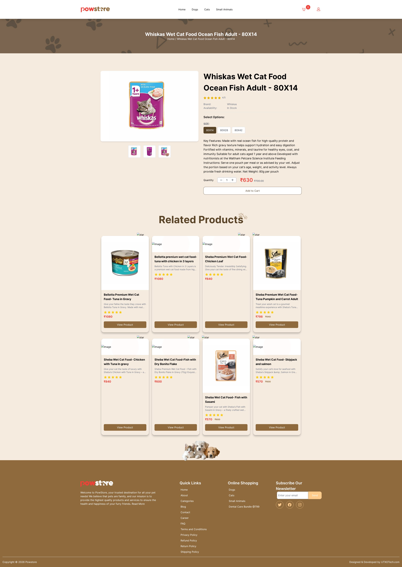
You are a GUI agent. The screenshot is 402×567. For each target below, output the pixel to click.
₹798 (259, 316)
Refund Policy (189, 540)
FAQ (183, 523)
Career (185, 517)
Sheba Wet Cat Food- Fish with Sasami (226, 399)
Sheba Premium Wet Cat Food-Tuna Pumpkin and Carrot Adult (277, 297)
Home (181, 9)
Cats (207, 9)
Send (315, 495)
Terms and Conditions (194, 529)
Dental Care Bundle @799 (244, 506)
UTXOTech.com (390, 562)
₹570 (208, 419)
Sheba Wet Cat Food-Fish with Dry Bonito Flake (175, 362)
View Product (125, 324)
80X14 (210, 130)
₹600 (158, 381)
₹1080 (108, 316)
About (184, 495)
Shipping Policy (190, 551)
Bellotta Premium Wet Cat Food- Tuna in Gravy (121, 297)
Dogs (195, 9)
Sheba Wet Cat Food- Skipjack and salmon (276, 362)
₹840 (208, 278)
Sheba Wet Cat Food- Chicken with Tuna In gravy (124, 362)
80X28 (224, 130)
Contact (185, 512)
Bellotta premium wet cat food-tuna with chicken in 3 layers (176, 259)
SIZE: (207, 123)
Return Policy (188, 546)
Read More (138, 503)
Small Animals (224, 9)
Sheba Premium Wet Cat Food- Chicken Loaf (226, 259)
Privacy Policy (189, 534)
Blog (183, 506)
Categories (187, 501)
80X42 (238, 130)
